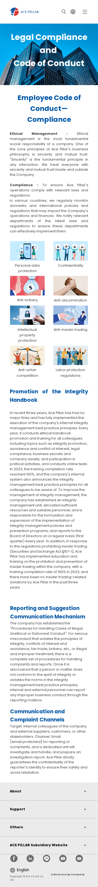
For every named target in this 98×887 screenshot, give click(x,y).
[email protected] (26, 741)
